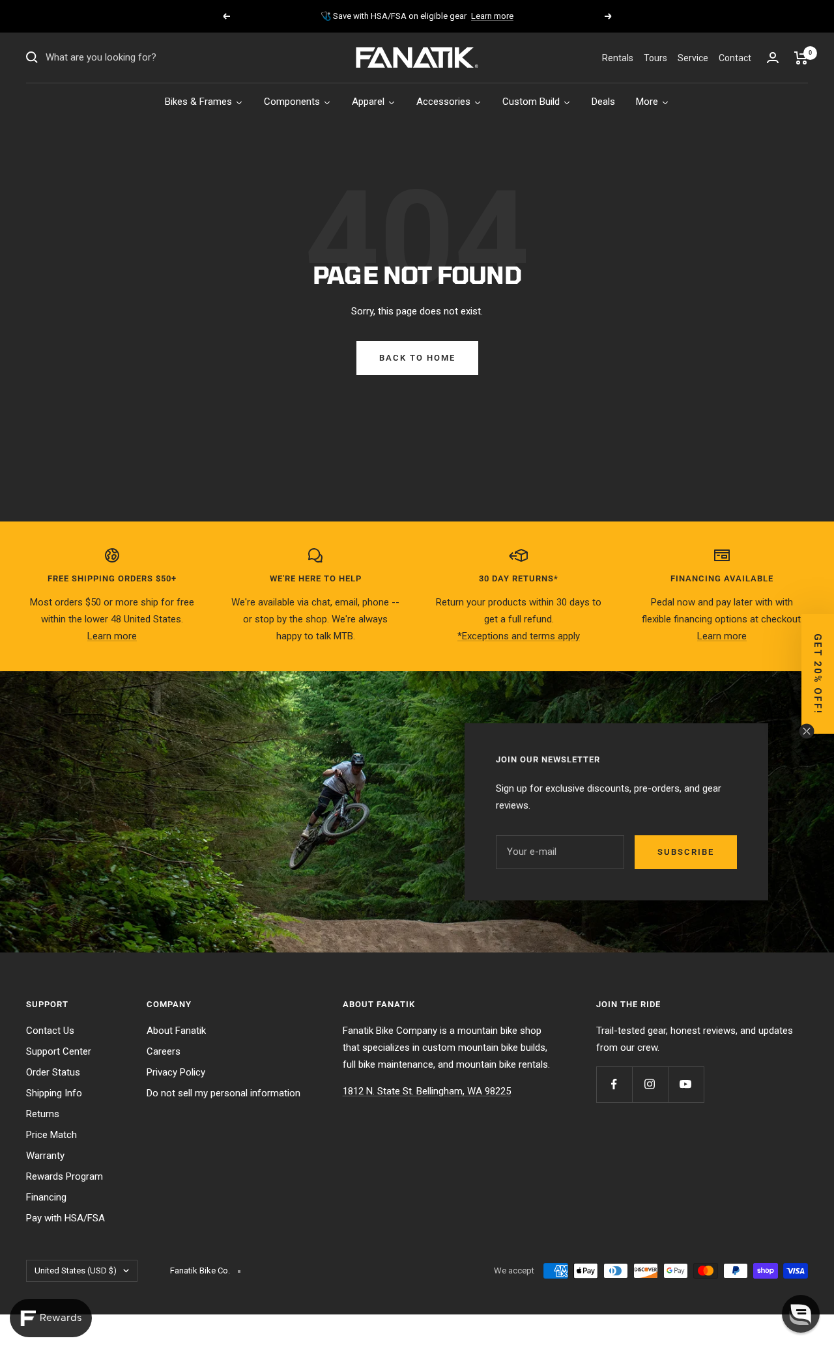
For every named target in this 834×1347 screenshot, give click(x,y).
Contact (735, 58)
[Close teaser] (806, 731)
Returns (42, 1114)
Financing (46, 1197)
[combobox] (143, 57)
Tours (655, 58)
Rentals (617, 58)
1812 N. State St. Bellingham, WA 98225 (427, 1091)
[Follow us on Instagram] (650, 1084)
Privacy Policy (176, 1072)
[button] (817, 674)
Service (693, 58)
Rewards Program (64, 1176)
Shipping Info (54, 1093)
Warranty (45, 1155)
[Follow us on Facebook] (614, 1084)
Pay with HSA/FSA (65, 1218)
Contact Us (50, 1030)
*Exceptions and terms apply (518, 636)
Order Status (53, 1072)
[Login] (773, 57)
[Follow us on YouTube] (686, 1084)
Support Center (58, 1051)
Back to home (417, 358)
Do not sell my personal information (223, 1093)
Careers (163, 1051)
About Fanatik (176, 1030)
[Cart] (801, 57)
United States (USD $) (76, 1270)
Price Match (51, 1135)
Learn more (492, 16)
